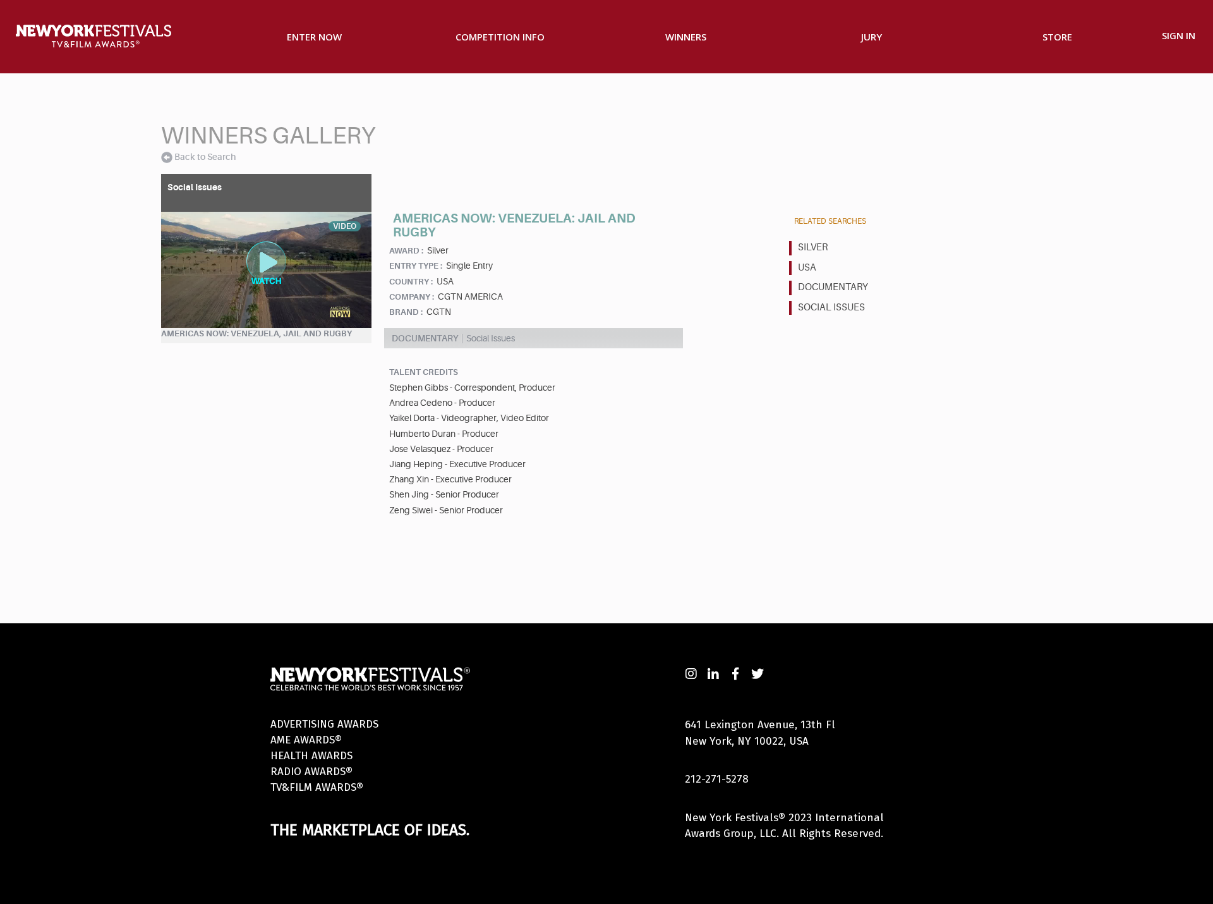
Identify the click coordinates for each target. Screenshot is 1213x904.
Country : (411, 281)
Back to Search (205, 157)
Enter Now (314, 36)
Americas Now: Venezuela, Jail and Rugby (256, 333)
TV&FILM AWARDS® (316, 787)
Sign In (1178, 35)
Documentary (833, 287)
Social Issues (831, 307)
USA (807, 267)
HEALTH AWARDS (311, 755)
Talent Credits (423, 372)
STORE (1057, 36)
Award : (406, 250)
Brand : (406, 312)
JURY (871, 36)
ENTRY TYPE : (415, 266)
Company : (411, 297)
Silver (813, 247)
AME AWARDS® (306, 740)
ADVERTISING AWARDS (324, 724)
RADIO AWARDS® (311, 771)
